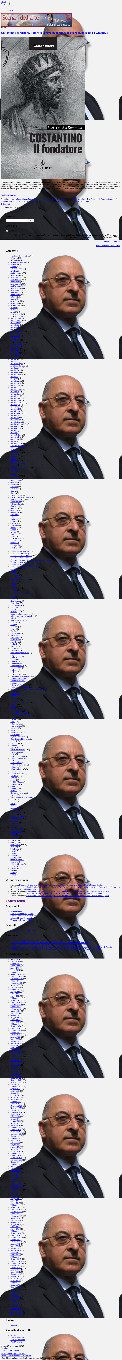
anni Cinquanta (16, 273)
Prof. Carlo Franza (73, 201)
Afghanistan (15, 260)
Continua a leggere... (9, 195)
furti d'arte (14, 575)
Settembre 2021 (16, 1087)
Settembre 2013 (16, 1294)
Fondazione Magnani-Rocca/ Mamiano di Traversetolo (31, 560)
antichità (11, 199)
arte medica (14, 392)
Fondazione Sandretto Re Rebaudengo (25, 566)
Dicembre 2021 (16, 1080)
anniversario (15, 295)
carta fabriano (15, 480)
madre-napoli (15, 657)
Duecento (14, 525)
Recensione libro (49, 199)
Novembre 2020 (16, 1108)
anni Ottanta (15, 282)
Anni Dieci (14, 275)
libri (40, 199)
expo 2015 (14, 534)
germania (13, 586)
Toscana (13, 855)
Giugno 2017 (15, 1196)
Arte (12, 312)
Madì (12, 655)
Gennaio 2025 (15, 1000)
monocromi (14, 700)
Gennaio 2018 (15, 1181)
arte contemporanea (17, 333)
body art (13, 465)
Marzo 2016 (15, 1229)
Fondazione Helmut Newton (21, 556)
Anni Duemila (15, 277)
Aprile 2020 (15, 1123)
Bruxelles (14, 469)
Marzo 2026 (15, 970)
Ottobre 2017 (15, 1188)
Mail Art (13, 659)
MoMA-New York (17, 696)
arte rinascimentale (17, 424)
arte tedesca (14, 439)
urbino (12, 866)
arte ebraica (14, 346)
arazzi (12, 299)
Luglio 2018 (15, 1168)
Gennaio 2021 (15, 1104)
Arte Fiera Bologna (17, 366)
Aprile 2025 (15, 994)
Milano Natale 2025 (17, 681)
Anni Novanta (15, 280)
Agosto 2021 (15, 1089)
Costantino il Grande (98, 199)
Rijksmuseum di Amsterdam (21, 797)
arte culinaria (15, 336)
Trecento (13, 858)
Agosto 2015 (15, 1244)
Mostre (13, 707)
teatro (12, 851)
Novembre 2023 (16, 1030)
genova (13, 584)
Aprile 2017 (15, 1201)
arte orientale (15, 411)
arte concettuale (16, 331)
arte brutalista (15, 329)
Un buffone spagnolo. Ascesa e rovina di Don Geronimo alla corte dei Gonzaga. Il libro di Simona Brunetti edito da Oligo (56, 949)
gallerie (13, 581)
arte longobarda (16, 390)
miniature (14, 683)
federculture (14, 543)
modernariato (15, 694)
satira (12, 806)
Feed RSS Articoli (8, 1356)
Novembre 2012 (16, 1315)
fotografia (14, 569)
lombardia (14, 644)
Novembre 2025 (16, 979)
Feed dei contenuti (17, 1338)
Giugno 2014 (15, 1274)
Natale (12, 722)
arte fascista (14, 359)
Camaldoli (14, 472)
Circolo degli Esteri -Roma (20, 497)
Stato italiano (61, 199)
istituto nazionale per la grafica (21, 616)
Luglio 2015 (15, 1246)
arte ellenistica (15, 351)
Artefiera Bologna (17, 446)
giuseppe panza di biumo (19, 592)
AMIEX (13, 271)
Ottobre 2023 (15, 1033)
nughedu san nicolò (17, 737)
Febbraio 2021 (15, 1102)
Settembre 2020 (16, 1112)
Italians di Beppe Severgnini (21, 918)
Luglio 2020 (15, 1117)
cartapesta (14, 482)
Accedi (13, 1335)
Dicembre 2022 (16, 1054)
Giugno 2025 (15, 989)
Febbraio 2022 (15, 1076)
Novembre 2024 (16, 1005)
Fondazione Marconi (18, 562)
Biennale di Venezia (17, 463)
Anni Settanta (15, 288)
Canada (13, 474)
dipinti (12, 521)
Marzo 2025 (15, 996)
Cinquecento (15, 495)
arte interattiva (15, 383)
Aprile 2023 (15, 1046)
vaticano (13, 868)
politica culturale (16, 769)
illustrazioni (14, 603)
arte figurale (14, 368)
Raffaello (13, 791)
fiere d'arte (14, 547)
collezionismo (15, 502)
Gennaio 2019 (15, 1156)
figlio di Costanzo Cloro (32, 201)
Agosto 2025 (15, 985)
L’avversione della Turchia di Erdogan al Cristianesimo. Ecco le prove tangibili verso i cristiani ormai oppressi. (67, 891)
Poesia (12, 760)
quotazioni (14, 786)
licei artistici (14, 635)
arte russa (14, 431)
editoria (24, 199)
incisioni (18, 538)
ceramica (13, 489)
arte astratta (14, 325)
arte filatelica (15, 370)
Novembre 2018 (16, 1160)
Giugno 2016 (15, 1222)
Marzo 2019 (15, 1151)
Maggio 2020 (15, 1121)
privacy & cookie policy (10, 1350)
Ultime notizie (16, 900)
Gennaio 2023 (15, 1052)
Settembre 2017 (16, 1190)
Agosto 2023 (15, 1037)
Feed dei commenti (17, 1340)
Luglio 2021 (15, 1091)
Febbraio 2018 (15, 1179)
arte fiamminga (16, 364)
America (13, 264)
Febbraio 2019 (15, 1153)
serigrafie (13, 821)
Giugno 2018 (15, 1171)
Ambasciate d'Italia (17, 262)
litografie (13, 642)
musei (12, 709)
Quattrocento (15, 784)
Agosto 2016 (15, 1218)
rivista (12, 801)
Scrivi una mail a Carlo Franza (108, 246)
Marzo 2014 (15, 1281)
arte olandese (15, 407)
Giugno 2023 (15, 1041)
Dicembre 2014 (16, 1261)
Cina (12, 491)
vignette (13, 875)
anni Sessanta (15, 286)
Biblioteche (14, 461)
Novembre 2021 (16, 1082)
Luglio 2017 (15, 1194)
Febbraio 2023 (15, 1050)
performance (15, 752)
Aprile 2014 (15, 1278)
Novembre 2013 (16, 1289)
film (11, 549)
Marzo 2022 (15, 1074)
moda (12, 691)
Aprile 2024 (15, 1020)
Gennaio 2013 (15, 1311)
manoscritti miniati (17, 666)
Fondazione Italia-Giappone (20, 558)
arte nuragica (15, 405)
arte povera (14, 418)
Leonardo (14, 627)
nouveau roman (16, 732)
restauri (13, 795)
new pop (13, 728)
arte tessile (14, 441)
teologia (13, 853)
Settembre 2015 (16, 1242)
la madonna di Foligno (18, 620)
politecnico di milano (18, 765)
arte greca (14, 379)
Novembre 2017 (16, 1186)
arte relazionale (16, 422)
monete (13, 698)
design (12, 517)
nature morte (15, 724)
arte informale (15, 381)
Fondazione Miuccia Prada (20, 564)
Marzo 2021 (15, 1099)
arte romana (14, 426)
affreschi (13, 258)
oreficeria (14, 741)
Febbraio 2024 (15, 1024)
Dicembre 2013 (16, 1287)
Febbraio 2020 (15, 1127)
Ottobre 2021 (15, 1084)
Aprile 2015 (15, 1253)
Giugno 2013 (15, 1300)
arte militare (14, 396)
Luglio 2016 (15, 1220)
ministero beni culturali (19, 687)
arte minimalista (16, 400)
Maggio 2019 (15, 1147)
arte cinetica (19, 342)
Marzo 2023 (15, 1048)
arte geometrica (16, 374)
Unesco (13, 862)
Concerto (13, 506)
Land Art (13, 622)
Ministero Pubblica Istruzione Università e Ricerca (29, 689)
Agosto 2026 (15, 959)
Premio (13, 778)
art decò (13, 310)
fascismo (13, 541)
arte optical (14, 409)
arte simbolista (15, 435)
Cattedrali (14, 487)
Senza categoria (16, 819)
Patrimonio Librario (17, 750)
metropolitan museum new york (22, 676)
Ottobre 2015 (15, 1240)
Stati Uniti (14, 836)
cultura (18, 199)
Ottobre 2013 (15, 1291)
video (12, 873)
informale (14, 607)
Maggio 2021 (15, 1095)
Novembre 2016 (16, 1212)
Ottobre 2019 (15, 1136)
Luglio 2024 (15, 1013)
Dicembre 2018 (16, 1158)
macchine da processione (19, 653)
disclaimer (5, 1348)
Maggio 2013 (15, 1302)
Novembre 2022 (16, 1056)
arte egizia (14, 349)
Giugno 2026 (15, 964)
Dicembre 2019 (16, 1132)
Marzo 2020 (15, 1125)
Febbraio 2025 (15, 998)
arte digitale (14, 340)
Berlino (13, 459)
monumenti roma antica (19, 702)
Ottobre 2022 (15, 1058)
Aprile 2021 (15, 1097)
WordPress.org (16, 1342)
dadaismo (14, 515)
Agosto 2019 (15, 1140)
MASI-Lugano (16, 668)
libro (44, 201)
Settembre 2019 (16, 1138)
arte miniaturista (16, 398)
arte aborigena (15, 318)
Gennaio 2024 (15, 1026)
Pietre (12, 754)
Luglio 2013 (15, 1298)
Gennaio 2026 (15, 974)
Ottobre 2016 (15, 1214)
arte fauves (14, 362)
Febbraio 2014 (15, 1283)
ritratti (12, 799)
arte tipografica (16, 443)
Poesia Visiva (15, 763)
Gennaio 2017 (15, 1207)
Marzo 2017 (15, 1203)
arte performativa (16, 413)
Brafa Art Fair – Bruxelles (20, 467)
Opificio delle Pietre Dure (20, 739)
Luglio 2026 (15, 961)
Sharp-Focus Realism (18, 825)
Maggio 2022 (15, 1069)
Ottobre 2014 (15, 1266)
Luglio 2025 (15, 987)
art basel (13, 308)
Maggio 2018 (15, 1173)
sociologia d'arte (16, 830)
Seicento (13, 814)
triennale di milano (17, 860)
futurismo (14, 577)
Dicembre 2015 (16, 1235)
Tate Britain (14, 849)
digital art (14, 519)
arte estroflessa (15, 355)
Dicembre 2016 (16, 1209)
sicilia (12, 827)
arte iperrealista (16, 385)
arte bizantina (15, 327)
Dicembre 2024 (16, 1002)
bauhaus (13, 454)
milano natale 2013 (17, 679)
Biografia (9, 10)
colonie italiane (16, 504)
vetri (12, 870)
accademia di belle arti (18, 256)
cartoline (13, 484)
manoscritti (14, 663)
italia (36, 199)
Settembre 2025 (16, 983)
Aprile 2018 (15, 1175)
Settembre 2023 (16, 1035)
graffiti (12, 594)
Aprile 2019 (15, 1149)
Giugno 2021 (15, 1093)
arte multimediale (16, 402)
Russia (12, 804)
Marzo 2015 (15, 1255)
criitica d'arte (15, 510)
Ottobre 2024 (15, 1007)
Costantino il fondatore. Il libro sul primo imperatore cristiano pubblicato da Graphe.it (54, 32)
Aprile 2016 (15, 1227)
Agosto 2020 (15, 1115)
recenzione (85, 201)
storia (69, 199)
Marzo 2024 (15, 1022)
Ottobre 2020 (15, 1110)
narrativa (13, 720)
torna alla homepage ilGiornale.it (13, 1354)
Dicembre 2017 (16, 1184)
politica (13, 767)
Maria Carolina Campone (56, 201)
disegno (13, 523)
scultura (13, 810)
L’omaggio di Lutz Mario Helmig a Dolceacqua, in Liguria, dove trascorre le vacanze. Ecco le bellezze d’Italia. (61, 885)
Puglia (12, 780)
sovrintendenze (16, 832)
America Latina (16, 269)
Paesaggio (14, 745)
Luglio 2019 (15, 1143)
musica (13, 717)
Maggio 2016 (15, 1225)
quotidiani (14, 789)
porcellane (14, 776)
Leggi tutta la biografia (111, 241)
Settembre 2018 (16, 1164)
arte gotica (14, 377)
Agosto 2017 (15, 1192)
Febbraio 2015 (15, 1257)
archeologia (14, 301)
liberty (12, 629)
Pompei (13, 771)
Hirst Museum (15, 601)
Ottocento (14, 743)
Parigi (12, 748)
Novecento (14, 735)
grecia (12, 599)
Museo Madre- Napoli (18, 713)
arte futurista (15, 372)
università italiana (78, 199)
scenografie (14, 808)
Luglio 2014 (15, 1272)
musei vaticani (15, 711)
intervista (13, 612)
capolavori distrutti (17, 478)
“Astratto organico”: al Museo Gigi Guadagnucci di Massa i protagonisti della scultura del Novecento (48, 945)
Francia (13, 571)
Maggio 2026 (15, 966)
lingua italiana (15, 640)
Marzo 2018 (15, 1177)
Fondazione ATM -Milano (20, 551)
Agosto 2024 (15, 1011)
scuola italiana (15, 812)
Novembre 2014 (16, 1263)
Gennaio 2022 (15, 1078)
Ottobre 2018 (15, 1162)
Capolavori (14, 476)
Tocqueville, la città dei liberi (21, 920)
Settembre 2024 (16, 1009)
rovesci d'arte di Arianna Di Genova (24, 930)
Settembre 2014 (16, 1268)
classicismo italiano (17, 500)
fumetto (13, 573)
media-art (14, 672)
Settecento (14, 823)
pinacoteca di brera (17, 756)
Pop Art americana (17, 773)
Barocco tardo (15, 452)
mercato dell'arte (16, 674)
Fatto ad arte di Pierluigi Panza (21, 914)
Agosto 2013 (15, 1296)
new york (14, 730)
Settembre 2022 (16, 1061)
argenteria (19, 314)
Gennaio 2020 (15, 1130)
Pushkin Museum (17, 782)
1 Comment (5, 204)
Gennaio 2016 (15, 1233)
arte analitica (15, 323)
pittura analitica (16, 758)
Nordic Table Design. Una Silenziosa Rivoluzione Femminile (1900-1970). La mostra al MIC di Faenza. (49, 943)
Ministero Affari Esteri (18, 685)
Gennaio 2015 (15, 1259)
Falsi (12, 536)
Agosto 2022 (15, 1063)
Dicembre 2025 (16, 977)
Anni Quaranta (16, 284)
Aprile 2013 (15, 1304)
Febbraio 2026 (15, 972)
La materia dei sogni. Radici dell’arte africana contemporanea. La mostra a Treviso (41, 940)
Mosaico (13, 704)
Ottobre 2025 (15, 981)
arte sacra (14, 433)
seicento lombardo (17, 817)
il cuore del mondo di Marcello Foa (23, 916)
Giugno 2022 (15, 1067)
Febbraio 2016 (15, 1231)
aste (11, 448)
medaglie (13, 670)
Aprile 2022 (15, 1071)
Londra (13, 646)
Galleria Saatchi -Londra (19, 579)
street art (13, 847)
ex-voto (13, 532)
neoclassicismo (16, 726)
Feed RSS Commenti (23, 1356)
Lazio (12, 625)
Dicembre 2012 (16, 1313)
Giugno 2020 (15, 1119)
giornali (13, 590)
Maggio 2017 (15, 1199)
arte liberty (14, 387)
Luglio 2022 (15, 1065)
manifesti (13, 661)
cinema (13, 493)
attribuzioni (14, 450)
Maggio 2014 (15, 1276)
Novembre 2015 (16, 1237)
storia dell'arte (15, 845)
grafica (13, 597)
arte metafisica (15, 394)
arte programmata (17, 420)
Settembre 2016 (16, 1216)
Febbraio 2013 (15, 1309)
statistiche (14, 838)
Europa (31, 199)
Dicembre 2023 (16, 1028)
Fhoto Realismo (16, 545)
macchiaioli (14, 651)
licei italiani (14, 638)
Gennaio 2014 (15, 1285)
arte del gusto (15, 338)
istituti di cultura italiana (19, 614)
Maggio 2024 (15, 1017)
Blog (7, 8)
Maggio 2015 (15, 1250)
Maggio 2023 (15, 1043)
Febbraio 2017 (15, 1205)
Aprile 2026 (15, 968)
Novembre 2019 (16, 1134)
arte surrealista (15, 437)
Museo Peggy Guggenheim (20, 715)
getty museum (15, 588)
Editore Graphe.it (15, 201)
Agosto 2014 (15, 1270)
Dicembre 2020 (16, 1106)
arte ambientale (16, 321)
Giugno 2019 (15, 1145)
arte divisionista (16, 344)
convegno (14, 508)
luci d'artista (14, 648)
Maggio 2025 (15, 992)
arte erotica (14, 353)
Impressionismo (16, 605)
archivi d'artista (16, 305)
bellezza (13, 456)
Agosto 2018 (15, 1166)
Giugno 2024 (15, 1015)
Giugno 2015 (15, 1248)
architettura (14, 303)
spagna (13, 834)
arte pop (13, 415)
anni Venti (14, 293)
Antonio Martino (16, 911)
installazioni (14, 610)
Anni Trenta (15, 290)
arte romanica (15, 428)
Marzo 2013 (15, 1306)
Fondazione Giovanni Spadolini (22, 553)
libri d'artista (15, 633)
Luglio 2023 (15, 1039)
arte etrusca (14, 357)
